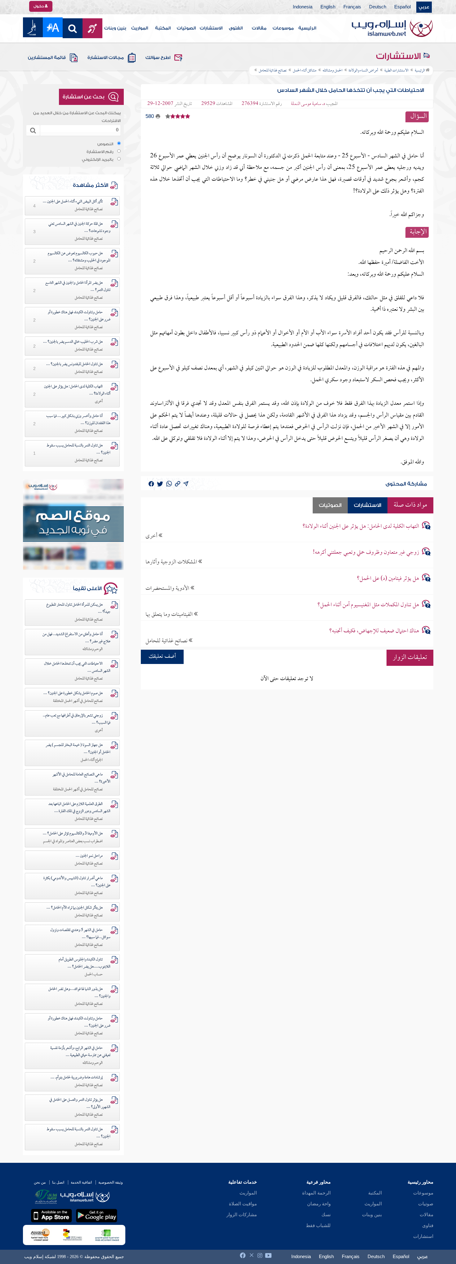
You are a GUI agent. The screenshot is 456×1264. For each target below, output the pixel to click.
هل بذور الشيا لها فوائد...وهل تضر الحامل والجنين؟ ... (79, 992)
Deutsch (377, 7)
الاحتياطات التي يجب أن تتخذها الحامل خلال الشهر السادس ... (77, 667)
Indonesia (302, 7)
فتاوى (427, 1225)
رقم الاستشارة (100, 152)
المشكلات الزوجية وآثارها (171, 562)
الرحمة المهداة (316, 1192)
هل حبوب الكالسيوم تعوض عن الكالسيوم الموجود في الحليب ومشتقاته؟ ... (79, 257)
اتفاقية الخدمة (81, 1182)
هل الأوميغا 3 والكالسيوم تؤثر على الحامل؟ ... (73, 834)
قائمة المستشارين (47, 57)
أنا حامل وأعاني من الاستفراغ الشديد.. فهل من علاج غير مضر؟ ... (76, 638)
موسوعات (283, 28)
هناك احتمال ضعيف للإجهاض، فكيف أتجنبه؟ (374, 631)
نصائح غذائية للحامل (167, 641)
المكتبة (163, 28)
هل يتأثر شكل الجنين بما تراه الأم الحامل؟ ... (75, 908)
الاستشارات (211, 28)
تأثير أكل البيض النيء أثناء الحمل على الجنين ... (73, 202)
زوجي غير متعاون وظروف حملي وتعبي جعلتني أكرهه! (366, 553)
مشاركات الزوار (241, 1214)
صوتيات (425, 1203)
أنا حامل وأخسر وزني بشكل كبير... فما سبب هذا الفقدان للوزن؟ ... (78, 419)
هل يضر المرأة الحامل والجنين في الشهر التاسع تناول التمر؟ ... (77, 286)
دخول (39, 6)
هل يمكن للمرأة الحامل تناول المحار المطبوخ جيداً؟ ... (78, 608)
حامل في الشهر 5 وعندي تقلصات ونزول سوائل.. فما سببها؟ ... (80, 933)
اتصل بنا (58, 1182)
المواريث (139, 28)
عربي (424, 7)
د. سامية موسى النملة (308, 104)
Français (352, 7)
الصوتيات (186, 28)
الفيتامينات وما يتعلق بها (169, 614)
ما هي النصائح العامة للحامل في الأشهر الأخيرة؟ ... (81, 778)
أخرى (152, 536)
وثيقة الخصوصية (110, 1182)
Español (402, 7)
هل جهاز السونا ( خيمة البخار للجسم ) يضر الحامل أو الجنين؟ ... (78, 748)
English (327, 7)
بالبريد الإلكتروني (97, 159)
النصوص (105, 144)
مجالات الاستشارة (105, 57)
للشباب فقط (318, 1225)
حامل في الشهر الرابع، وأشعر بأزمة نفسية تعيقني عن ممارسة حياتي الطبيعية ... (80, 1051)
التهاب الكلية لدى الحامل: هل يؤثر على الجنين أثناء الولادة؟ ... (77, 390)
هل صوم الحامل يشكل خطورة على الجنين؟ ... (73, 693)
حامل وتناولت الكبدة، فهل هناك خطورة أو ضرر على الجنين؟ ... (79, 316)
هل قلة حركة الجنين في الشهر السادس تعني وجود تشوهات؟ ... (79, 227)
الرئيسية (307, 28)
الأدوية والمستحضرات (167, 588)
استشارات (423, 1236)
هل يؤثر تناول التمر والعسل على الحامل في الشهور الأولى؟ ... (79, 1103)
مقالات (259, 28)
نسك (326, 1214)
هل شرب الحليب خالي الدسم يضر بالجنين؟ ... (73, 342)
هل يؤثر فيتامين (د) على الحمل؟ (388, 579)
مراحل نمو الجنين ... (89, 856)
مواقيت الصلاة (243, 1203)
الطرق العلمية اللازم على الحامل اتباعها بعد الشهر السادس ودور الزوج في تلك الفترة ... (79, 807)
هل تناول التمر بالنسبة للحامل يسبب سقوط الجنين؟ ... (78, 449)
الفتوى (236, 28)
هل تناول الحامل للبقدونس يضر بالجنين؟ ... (74, 364)
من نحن (40, 1182)
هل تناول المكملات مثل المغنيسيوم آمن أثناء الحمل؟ (368, 605)
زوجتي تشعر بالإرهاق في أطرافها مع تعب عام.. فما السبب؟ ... (76, 719)
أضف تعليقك (162, 657)
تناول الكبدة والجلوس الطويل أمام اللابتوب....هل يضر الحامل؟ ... (84, 963)
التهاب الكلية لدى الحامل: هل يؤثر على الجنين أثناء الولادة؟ (360, 527)
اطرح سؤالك (157, 57)
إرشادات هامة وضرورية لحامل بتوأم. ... (77, 1078)
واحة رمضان (319, 1203)
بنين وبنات (115, 28)
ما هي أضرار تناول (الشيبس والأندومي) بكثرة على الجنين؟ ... (76, 882)
